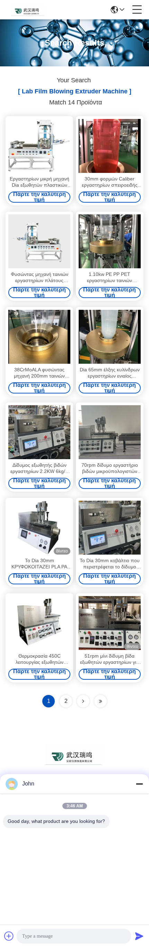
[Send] (139, 936)
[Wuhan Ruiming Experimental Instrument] (28, 9)
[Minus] (139, 784)
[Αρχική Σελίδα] (74, 763)
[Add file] (9, 936)
